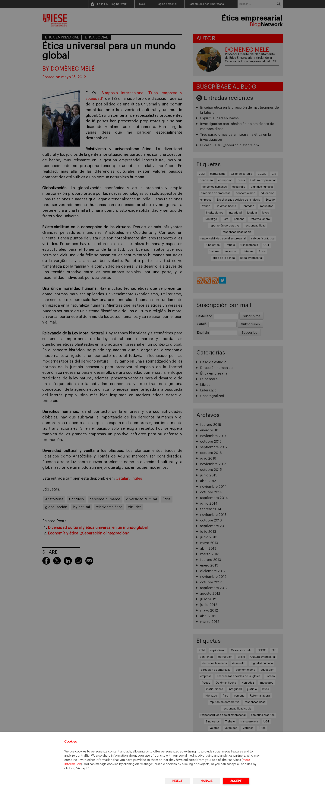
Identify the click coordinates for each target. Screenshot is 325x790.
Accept (236, 780)
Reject (177, 780)
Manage (206, 780)
